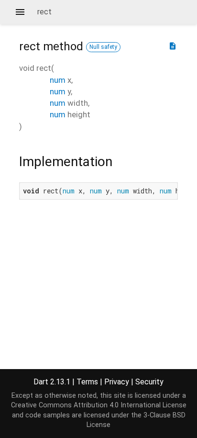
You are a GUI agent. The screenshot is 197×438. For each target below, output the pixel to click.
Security (149, 381)
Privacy (116, 381)
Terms (87, 381)
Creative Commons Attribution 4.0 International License (98, 405)
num (58, 80)
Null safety (103, 47)
